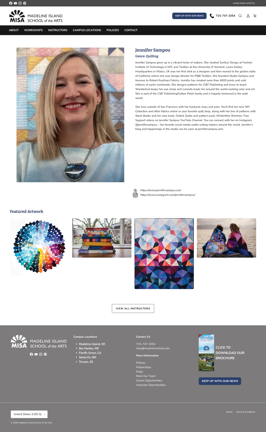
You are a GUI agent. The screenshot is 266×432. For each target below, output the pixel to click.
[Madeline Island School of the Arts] (35, 16)
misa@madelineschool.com (153, 348)
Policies (140, 363)
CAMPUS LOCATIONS (87, 30)
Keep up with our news (189, 15)
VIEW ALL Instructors (133, 308)
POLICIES (113, 30)
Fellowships (143, 367)
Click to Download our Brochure (230, 352)
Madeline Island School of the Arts (35, 422)
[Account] (247, 16)
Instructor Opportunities (151, 385)
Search (229, 411)
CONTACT (130, 30)
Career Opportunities (149, 380)
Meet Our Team (145, 376)
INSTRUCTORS (57, 30)
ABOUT (14, 30)
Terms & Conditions (245, 411)
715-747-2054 (145, 344)
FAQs (139, 372)
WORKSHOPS (33, 30)
